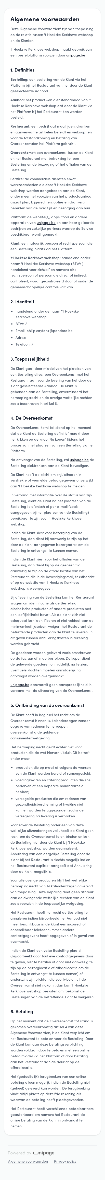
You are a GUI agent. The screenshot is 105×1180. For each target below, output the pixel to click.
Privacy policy (65, 1161)
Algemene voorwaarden (28, 1161)
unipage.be (75, 55)
